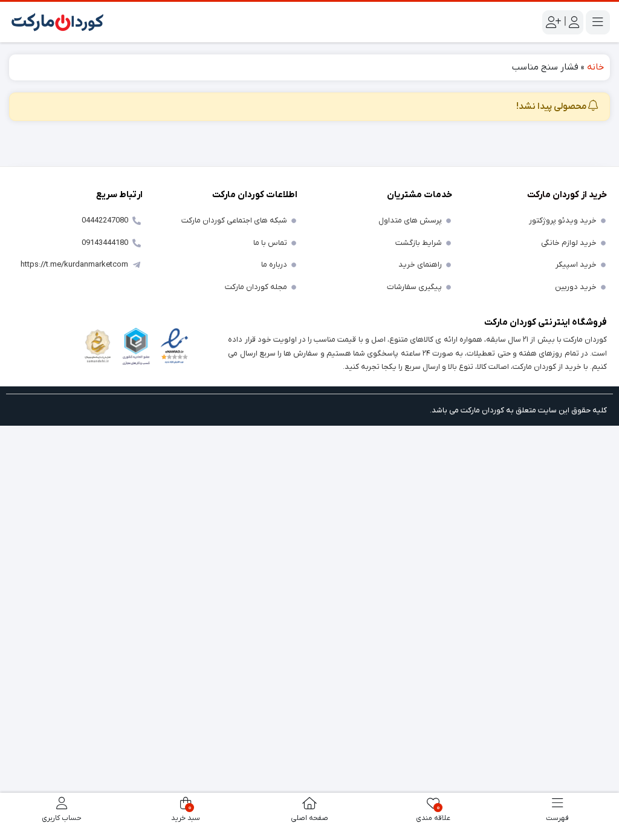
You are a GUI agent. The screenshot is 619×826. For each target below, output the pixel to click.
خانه (595, 67)
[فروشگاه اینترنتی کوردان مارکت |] (57, 22)
